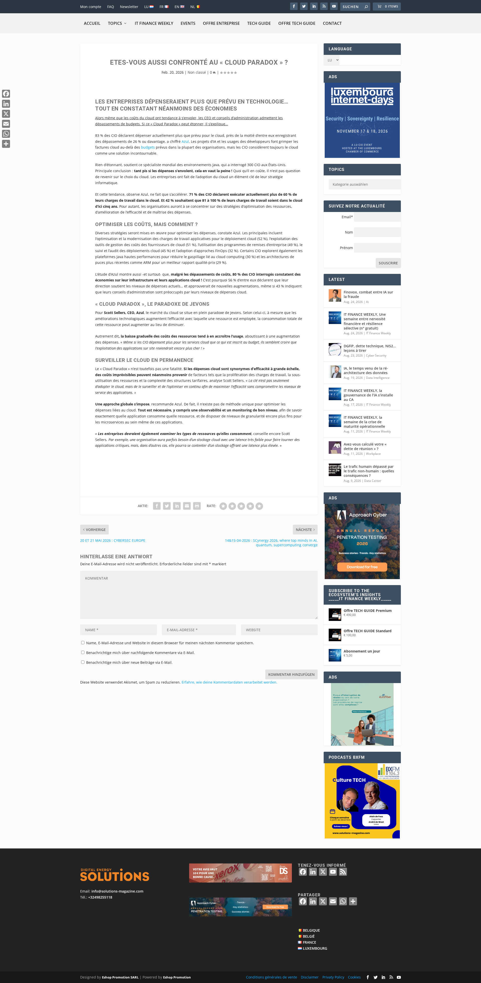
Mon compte (90, 6)
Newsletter (129, 6)
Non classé (197, 72)
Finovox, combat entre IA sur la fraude (368, 294)
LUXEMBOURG (315, 948)
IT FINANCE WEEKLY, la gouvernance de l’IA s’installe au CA (368, 395)
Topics (115, 23)
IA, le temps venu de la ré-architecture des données (366, 370)
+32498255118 (100, 897)
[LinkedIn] (6, 104)
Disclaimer (310, 977)
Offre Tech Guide (296, 23)
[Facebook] (6, 94)
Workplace (373, 454)
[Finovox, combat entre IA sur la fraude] (335, 295)
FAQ (110, 6)
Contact (332, 23)
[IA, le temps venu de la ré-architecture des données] (335, 371)
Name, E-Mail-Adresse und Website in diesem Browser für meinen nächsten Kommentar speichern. (170, 642)
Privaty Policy (333, 977)
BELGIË (309, 936)
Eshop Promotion (177, 977)
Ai (367, 302)
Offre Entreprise (221, 23)
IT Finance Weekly (154, 23)
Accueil (92, 23)
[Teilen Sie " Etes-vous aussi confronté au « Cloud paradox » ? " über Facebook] (157, 506)
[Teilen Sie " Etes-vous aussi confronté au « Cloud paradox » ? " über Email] (187, 506)
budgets (148, 147)
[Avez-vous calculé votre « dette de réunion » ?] (335, 447)
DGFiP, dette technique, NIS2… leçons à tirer (370, 348)
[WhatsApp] (6, 134)
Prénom (346, 247)
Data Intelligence (378, 378)
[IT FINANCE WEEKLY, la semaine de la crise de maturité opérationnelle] (335, 420)
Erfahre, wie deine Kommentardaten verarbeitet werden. (229, 682)
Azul (185, 141)
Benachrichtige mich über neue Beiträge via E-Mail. (129, 662)
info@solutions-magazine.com (117, 891)
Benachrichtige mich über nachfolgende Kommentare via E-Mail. (140, 652)
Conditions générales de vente (271, 977)
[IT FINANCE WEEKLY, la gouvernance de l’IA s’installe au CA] (335, 394)
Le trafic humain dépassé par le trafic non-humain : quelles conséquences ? (369, 471)
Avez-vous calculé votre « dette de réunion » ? (365, 446)
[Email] (6, 124)
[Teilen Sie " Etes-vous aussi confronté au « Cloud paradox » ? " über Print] (197, 506)
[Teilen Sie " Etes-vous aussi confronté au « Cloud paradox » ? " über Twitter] (167, 506)
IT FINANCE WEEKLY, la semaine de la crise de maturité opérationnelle (364, 422)
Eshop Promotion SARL (120, 977)
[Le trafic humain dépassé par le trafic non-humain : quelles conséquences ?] (335, 470)
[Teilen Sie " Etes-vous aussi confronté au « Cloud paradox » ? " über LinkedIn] (177, 506)
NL (193, 6)
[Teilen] (6, 144)
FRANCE (309, 942)
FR (162, 6)
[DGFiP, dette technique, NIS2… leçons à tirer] (335, 349)
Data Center (372, 481)
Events (188, 23)
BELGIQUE (311, 930)
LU (147, 6)
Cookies (354, 977)
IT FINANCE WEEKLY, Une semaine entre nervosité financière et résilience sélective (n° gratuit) (365, 321)
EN (177, 6)
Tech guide (259, 23)
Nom (349, 232)
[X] (6, 114)
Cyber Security (376, 355)
